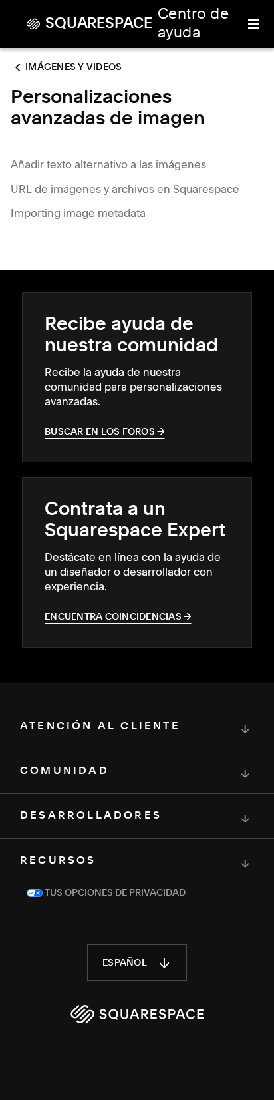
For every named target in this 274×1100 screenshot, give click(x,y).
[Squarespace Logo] (137, 1014)
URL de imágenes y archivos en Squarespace (125, 189)
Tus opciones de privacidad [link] (114, 893)
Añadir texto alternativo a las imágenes (108, 164)
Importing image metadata (78, 213)
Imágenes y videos (73, 67)
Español (124, 963)
